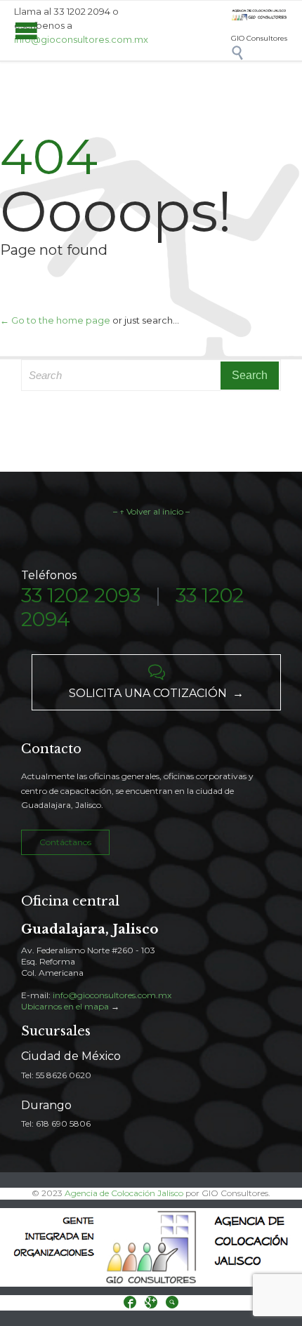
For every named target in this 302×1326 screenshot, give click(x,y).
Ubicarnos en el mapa (65, 1006)
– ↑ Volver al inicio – (151, 511)
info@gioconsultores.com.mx (81, 39)
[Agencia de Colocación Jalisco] (259, 15)
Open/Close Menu (26, 30)
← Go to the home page (55, 320)
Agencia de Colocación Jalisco (124, 1193)
